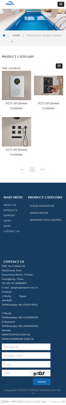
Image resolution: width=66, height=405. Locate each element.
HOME (16, 35)
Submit (42, 381)
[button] (61, 4)
